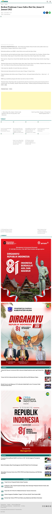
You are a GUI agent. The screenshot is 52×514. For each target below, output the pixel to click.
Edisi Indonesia (7, 14)
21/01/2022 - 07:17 (8, 12)
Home (2, 4)
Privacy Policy (3, 507)
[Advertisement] (26, 101)
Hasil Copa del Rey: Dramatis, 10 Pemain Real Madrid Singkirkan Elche (41, 112)
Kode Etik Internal (16, 505)
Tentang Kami (3, 504)
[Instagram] (48, 506)
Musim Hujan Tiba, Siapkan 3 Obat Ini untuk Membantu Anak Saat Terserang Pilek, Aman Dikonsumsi (11, 113)
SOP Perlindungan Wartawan (6, 505)
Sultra (10, 88)
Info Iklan (23, 505)
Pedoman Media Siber (16, 504)
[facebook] (44, 12)
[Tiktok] (50, 506)
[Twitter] (45, 506)
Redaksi (8, 504)
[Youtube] (47, 506)
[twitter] (47, 12)
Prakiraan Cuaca (4, 88)
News (6, 4)
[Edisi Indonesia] (4, 1)
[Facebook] (43, 506)
